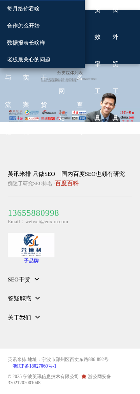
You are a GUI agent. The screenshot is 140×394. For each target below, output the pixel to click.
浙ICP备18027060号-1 (34, 366)
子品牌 (31, 261)
